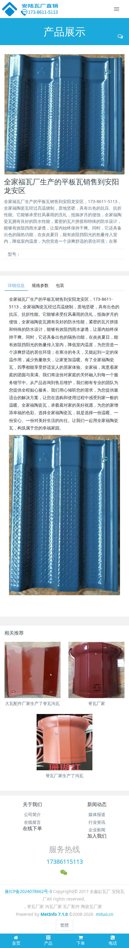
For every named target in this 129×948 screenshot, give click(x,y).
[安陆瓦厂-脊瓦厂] (30, 9)
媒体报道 (96, 814)
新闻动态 (96, 804)
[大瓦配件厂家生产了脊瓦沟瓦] (32, 670)
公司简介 (32, 814)
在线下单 (32, 828)
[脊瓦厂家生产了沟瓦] (65, 742)
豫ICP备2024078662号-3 (28, 891)
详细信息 (16, 285)
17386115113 (64, 861)
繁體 (64, 925)
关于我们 (32, 804)
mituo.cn (104, 914)
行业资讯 (96, 822)
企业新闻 (96, 830)
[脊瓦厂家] (96, 670)
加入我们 (96, 836)
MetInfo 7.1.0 (54, 914)
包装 (60, 285)
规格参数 (40, 285)
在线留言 (32, 822)
